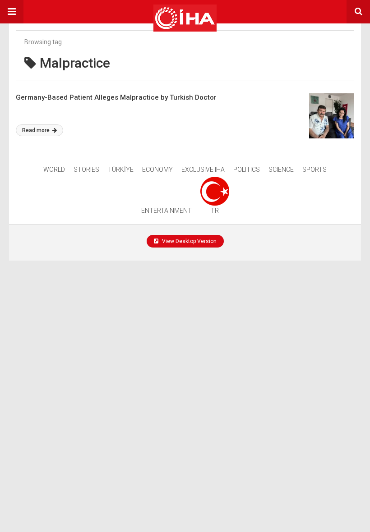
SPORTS (314, 169)
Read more (36, 130)
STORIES (86, 169)
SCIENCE (281, 169)
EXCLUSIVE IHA (203, 169)
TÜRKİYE (121, 169)
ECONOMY (157, 169)
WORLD (54, 169)
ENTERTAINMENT (166, 210)
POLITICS (246, 169)
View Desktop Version (189, 241)
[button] (11, 11)
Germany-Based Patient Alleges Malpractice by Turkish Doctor (116, 97)
